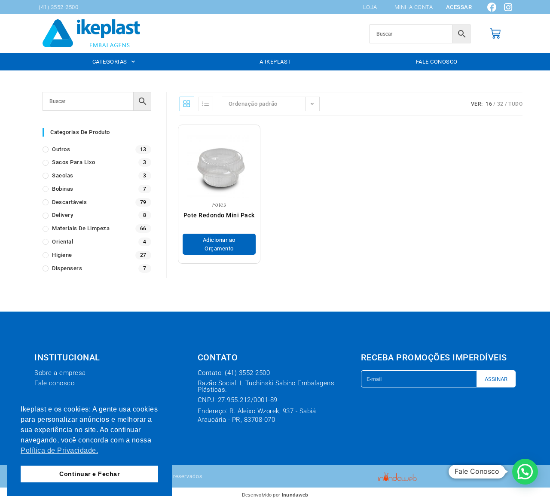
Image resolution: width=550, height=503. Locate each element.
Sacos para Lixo (73, 162)
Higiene (62, 255)
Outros (61, 149)
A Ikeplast (275, 61)
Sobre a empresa (60, 373)
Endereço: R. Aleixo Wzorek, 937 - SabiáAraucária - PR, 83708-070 (257, 415)
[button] (525, 472)
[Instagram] (508, 7)
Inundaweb (295, 494)
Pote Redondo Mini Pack (219, 215)
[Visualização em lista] (206, 104)
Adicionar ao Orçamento (219, 244)
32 (500, 104)
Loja (370, 7)
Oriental (62, 241)
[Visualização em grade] (187, 104)
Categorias (109, 61)
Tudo (515, 104)
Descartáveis (69, 202)
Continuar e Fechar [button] (89, 473)
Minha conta (413, 7)
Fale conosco (437, 61)
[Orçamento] (495, 34)
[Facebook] (492, 7)
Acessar (459, 7)
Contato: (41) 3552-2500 (234, 373)
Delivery (62, 215)
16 (489, 104)
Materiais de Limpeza (81, 228)
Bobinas (62, 189)
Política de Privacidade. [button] (59, 450)
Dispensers (67, 268)
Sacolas (62, 175)
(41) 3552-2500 (58, 7)
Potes (219, 205)
